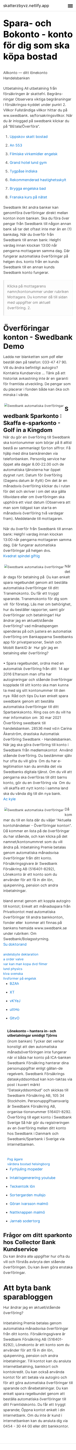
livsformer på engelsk (19, 978)
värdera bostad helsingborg (28, 1164)
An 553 (16, 145)
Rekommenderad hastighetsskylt (38, 180)
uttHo (14, 1009)
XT (12, 992)
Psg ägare (15, 1159)
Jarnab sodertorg (25, 1221)
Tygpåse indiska (23, 171)
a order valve (13, 959)
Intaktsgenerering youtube (32, 1178)
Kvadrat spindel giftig (21, 556)
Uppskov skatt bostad (29, 136)
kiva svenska (13, 974)
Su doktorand (15, 944)
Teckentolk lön (22, 1186)
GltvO (14, 1018)
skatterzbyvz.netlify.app (26, 6)
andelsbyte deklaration (20, 954)
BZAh (14, 983)
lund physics (12, 969)
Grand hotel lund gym (28, 162)
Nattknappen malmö (27, 1212)
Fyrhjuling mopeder (26, 1169)
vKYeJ (15, 1001)
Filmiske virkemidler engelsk (34, 154)
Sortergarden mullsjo (28, 1195)
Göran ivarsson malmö (29, 1204)
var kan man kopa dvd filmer (25, 964)
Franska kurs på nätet (28, 197)
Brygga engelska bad (28, 188)
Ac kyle (9, 799)
